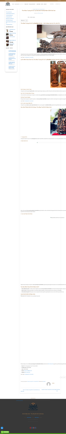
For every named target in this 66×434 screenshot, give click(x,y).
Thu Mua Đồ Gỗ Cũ (32, 4)
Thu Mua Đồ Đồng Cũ (9, 15)
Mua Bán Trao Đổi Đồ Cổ (10, 18)
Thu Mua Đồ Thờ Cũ (9, 24)
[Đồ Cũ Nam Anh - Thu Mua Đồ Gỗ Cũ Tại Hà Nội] (8, 4)
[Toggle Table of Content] (26, 20)
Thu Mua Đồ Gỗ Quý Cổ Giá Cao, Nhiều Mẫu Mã (12, 51)
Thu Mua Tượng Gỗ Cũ (36, 9)
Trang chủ (26, 4)
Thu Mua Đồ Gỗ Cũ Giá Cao (10, 13)
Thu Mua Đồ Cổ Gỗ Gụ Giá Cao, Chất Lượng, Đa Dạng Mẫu (12, 54)
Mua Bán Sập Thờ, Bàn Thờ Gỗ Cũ (11, 22)
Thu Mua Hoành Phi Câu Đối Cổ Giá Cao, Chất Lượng (12, 63)
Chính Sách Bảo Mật (19, 400)
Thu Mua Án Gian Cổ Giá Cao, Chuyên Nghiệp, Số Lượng (12, 67)
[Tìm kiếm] (23, 4)
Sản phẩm (38, 4)
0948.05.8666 (29, 417)
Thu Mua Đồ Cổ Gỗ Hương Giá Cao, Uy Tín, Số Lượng (12, 58)
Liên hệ (45, 4)
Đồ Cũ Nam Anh (27, 372)
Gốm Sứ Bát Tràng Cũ (9, 20)
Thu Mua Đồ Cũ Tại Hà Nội (29, 57)
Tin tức (42, 4)
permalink (44, 381)
